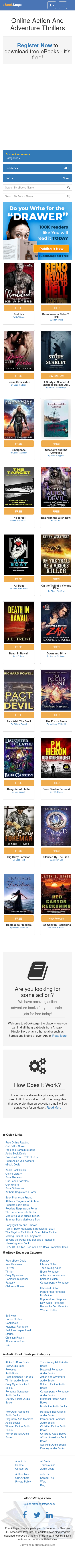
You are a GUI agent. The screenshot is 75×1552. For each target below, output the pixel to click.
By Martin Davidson (18, 520)
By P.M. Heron (56, 791)
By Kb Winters (19, 317)
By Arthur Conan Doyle (56, 387)
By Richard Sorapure (19, 927)
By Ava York (56, 520)
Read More (59, 1035)
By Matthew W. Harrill (56, 724)
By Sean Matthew (18, 384)
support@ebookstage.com (39, 1504)
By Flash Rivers (56, 319)
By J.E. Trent (18, 656)
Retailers (37, 168)
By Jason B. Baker (56, 927)
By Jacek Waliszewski (19, 588)
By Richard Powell (19, 724)
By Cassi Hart (19, 859)
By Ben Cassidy (18, 791)
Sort (37, 178)
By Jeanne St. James (56, 656)
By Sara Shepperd (56, 455)
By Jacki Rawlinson (19, 452)
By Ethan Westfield (56, 591)
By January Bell (56, 859)
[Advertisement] (37, 109)
